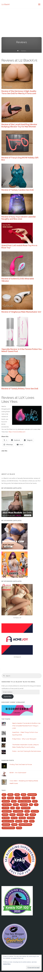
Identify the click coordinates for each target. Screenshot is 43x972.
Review (12, 814)
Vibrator (14, 824)
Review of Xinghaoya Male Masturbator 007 (21, 312)
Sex (27, 814)
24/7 (4, 794)
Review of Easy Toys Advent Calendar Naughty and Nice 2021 (18, 218)
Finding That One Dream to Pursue (21, 764)
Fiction (35, 801)
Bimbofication (32, 794)
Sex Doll (33, 814)
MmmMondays (18, 811)
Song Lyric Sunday (8, 821)
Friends (16, 804)
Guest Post (24, 804)
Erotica (14, 801)
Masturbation (26, 808)
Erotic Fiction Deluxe (24, 801)
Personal (5, 814)
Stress (32, 821)
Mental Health (7, 811)
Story (25, 821)
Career (18, 798)
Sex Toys (14, 818)
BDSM (17, 794)
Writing (19, 828)
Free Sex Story (7, 804)
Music (27, 811)
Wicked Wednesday (25, 824)
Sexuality (22, 818)
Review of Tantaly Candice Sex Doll (17, 190)
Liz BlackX (5, 4)
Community (26, 798)
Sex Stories (6, 818)
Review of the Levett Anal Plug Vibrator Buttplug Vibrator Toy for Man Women (19, 125)
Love (12, 808)
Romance (20, 814)
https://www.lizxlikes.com (17, 432)
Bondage (10, 798)
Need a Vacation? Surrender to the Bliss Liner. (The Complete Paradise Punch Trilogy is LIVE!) (26, 725)
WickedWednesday (8, 828)
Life (31, 804)
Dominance (6, 801)
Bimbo (23, 794)
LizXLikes (5, 808)
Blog (4, 798)
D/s (33, 798)
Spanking (19, 821)
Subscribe (7, 696)
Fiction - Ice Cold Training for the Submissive (26, 751)
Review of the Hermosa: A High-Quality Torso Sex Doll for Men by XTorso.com (18, 92)
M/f (18, 808)
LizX (36, 804)
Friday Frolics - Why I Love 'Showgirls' (24, 739)
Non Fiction (35, 811)
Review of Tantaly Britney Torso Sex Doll (19, 388)
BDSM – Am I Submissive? (18, 772)
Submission (6, 824)
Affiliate (10, 794)
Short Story (31, 818)
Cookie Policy (7, 964)
